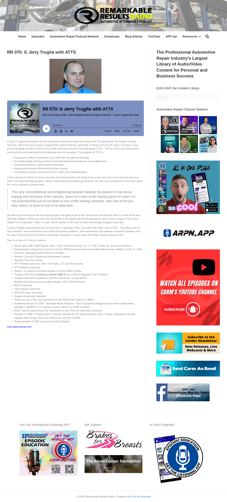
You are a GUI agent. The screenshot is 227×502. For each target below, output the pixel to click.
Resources (190, 36)
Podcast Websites (141, 496)
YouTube (154, 36)
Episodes (38, 36)
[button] (207, 36)
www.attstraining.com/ (19, 326)
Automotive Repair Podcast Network (74, 36)
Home (22, 36)
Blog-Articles (134, 36)
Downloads (112, 36)
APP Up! (171, 36)
